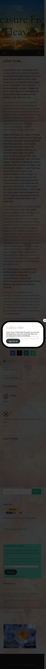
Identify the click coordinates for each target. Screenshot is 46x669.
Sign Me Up (13, 341)
